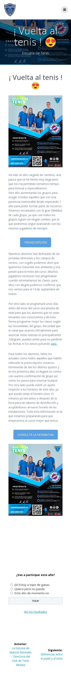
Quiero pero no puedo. (29, 589)
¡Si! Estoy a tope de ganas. (32, 585)
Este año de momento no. (32, 593)
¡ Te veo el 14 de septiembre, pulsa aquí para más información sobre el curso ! (33, 547)
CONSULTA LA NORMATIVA (36, 435)
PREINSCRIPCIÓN (35, 242)
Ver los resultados (35, 612)
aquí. (54, 344)
